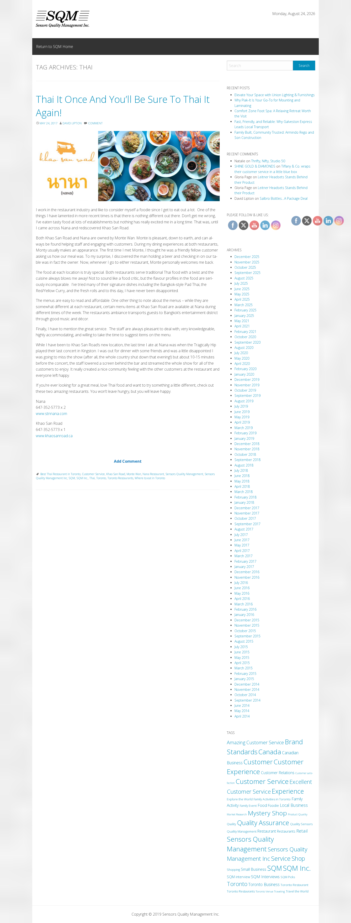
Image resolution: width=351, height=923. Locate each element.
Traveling (279, 891)
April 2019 (242, 422)
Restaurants (286, 831)
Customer (258, 761)
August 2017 (243, 529)
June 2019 (242, 411)
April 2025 (242, 299)
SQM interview (238, 876)
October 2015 (245, 631)
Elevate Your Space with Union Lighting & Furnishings (274, 95)
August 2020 (243, 347)
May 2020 (241, 358)
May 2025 (241, 294)
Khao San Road (115, 474)
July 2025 (241, 283)
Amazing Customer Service (255, 742)
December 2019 (246, 379)
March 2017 (243, 556)
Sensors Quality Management (184, 474)
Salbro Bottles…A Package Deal (284, 198)
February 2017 (245, 561)
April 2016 (242, 598)
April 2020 (242, 363)
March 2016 (243, 604)
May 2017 (241, 545)
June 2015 (242, 652)
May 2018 (241, 481)
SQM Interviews (265, 876)
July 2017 (241, 534)
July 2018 (241, 470)
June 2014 (242, 705)
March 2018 (243, 491)
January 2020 (244, 374)
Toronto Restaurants (120, 478)
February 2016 (245, 609)
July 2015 (241, 647)
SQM (72, 478)
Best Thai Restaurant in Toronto (60, 474)
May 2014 (241, 710)
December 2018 (246, 443)
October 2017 (245, 518)
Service (281, 858)
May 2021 (241, 321)
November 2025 (246, 262)
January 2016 (244, 614)
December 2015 (246, 620)
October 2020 (245, 337)
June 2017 (242, 540)
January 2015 (244, 679)
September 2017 (247, 524)
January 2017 (244, 566)
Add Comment (128, 461)
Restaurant (266, 831)
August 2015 (243, 641)
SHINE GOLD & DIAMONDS (254, 166)
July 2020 (241, 353)
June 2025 (242, 289)
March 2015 (243, 668)
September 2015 (247, 636)
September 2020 (247, 342)
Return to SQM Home (54, 46)
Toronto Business (264, 884)
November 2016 (246, 577)
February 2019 (245, 433)
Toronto (101, 478)
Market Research (237, 814)
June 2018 (242, 475)
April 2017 (242, 550)
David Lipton (72, 123)
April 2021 (242, 326)
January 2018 (244, 502)
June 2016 (242, 588)
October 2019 (245, 390)
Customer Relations (277, 772)
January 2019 (244, 438)
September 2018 (247, 459)
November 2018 (246, 449)
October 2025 (245, 267)
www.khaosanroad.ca (54, 435)
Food (262, 805)
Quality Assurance (263, 822)
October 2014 (245, 694)
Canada (269, 751)
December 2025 (246, 256)
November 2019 (246, 385)
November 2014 (246, 689)
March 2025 (243, 305)
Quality (231, 824)
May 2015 (241, 657)
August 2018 (243, 465)
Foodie (273, 805)
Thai (92, 478)
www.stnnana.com (51, 413)
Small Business (253, 869)
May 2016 (241, 593)
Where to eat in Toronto (150, 478)
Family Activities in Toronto (272, 799)
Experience (288, 791)
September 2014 (247, 700)
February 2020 (245, 369)
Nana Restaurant (153, 474)
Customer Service (93, 474)
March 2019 (243, 427)
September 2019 (247, 395)
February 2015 (245, 673)
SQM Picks (288, 877)
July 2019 (241, 406)
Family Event (248, 805)
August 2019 (243, 401)
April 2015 (242, 663)
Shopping (233, 870)
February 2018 (245, 497)
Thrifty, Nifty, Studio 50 (268, 161)
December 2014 (246, 684)
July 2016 (241, 582)
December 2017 (246, 508)
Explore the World (240, 799)
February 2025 (245, 310)
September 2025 (247, 272)
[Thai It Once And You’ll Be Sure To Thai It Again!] (128, 166)
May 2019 (241, 417)
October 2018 (245, 454)
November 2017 (246, 513)
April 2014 (242, 716)
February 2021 (245, 331)
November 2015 (246, 625)
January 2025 (244, 315)
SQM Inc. (82, 478)
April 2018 (242, 486)
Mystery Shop (267, 813)
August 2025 (243, 278)
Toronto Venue (264, 891)
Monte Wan (134, 474)
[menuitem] (54, 46)
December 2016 (246, 572)
